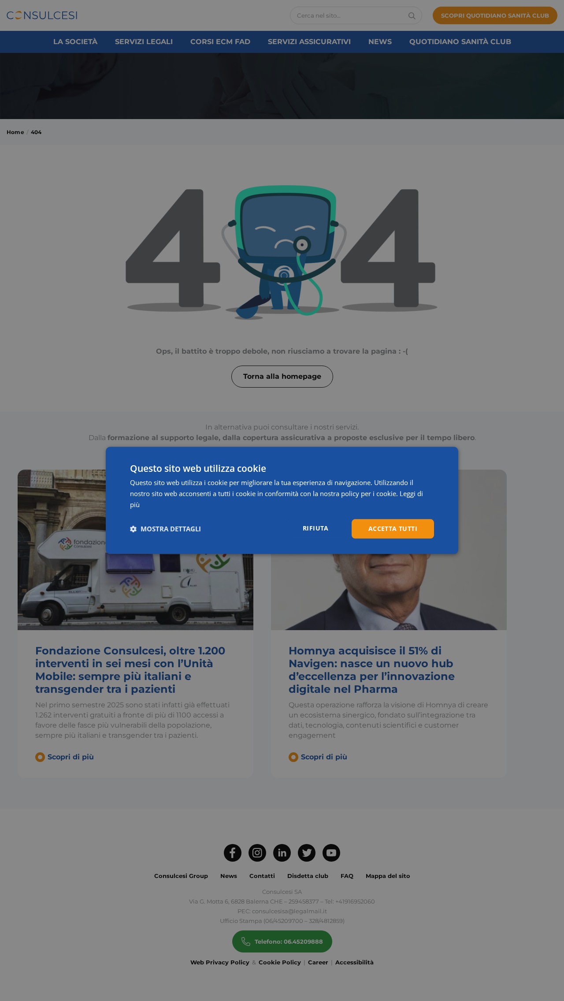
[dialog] (282, 500)
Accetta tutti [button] (392, 528)
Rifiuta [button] (316, 528)
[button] (165, 529)
